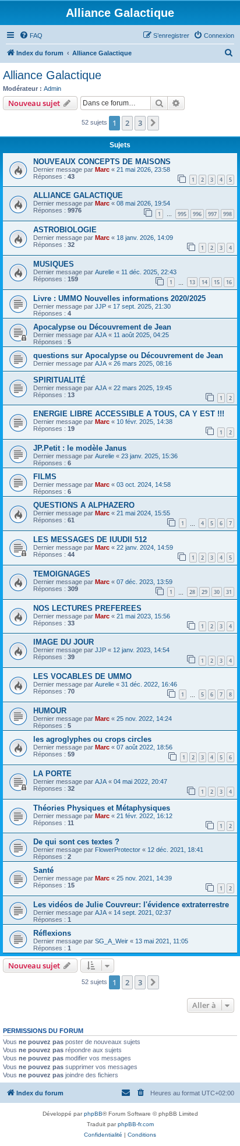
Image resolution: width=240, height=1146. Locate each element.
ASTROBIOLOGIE (65, 229)
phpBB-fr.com (136, 1124)
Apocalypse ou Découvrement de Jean (102, 327)
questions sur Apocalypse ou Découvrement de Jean (128, 355)
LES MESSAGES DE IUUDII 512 (90, 539)
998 (227, 214)
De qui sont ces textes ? (76, 841)
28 (192, 592)
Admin (52, 88)
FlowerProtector (117, 849)
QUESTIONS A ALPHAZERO (84, 505)
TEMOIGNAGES (61, 574)
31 (229, 592)
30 (217, 592)
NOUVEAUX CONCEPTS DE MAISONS (102, 161)
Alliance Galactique (52, 75)
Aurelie (104, 271)
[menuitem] (31, 36)
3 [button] (140, 123)
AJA (101, 334)
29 (204, 592)
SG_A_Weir (111, 941)
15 (217, 282)
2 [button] (127, 123)
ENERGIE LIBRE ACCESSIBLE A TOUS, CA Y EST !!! (128, 413)
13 (192, 282)
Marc (102, 169)
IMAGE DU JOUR (63, 642)
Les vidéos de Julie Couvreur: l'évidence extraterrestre (131, 904)
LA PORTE (52, 773)
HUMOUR (49, 710)
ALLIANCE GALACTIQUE (78, 195)
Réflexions (52, 933)
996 (197, 214)
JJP (100, 306)
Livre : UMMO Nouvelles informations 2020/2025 (119, 298)
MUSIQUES (53, 264)
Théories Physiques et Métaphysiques (101, 808)
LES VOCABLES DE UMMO (82, 676)
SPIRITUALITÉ (59, 380)
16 (229, 282)
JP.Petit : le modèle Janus (79, 448)
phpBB (93, 1113)
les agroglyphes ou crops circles (92, 739)
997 (212, 214)
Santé (43, 870)
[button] (153, 123)
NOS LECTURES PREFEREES (87, 608)
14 (204, 282)
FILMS (45, 476)
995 (182, 214)
